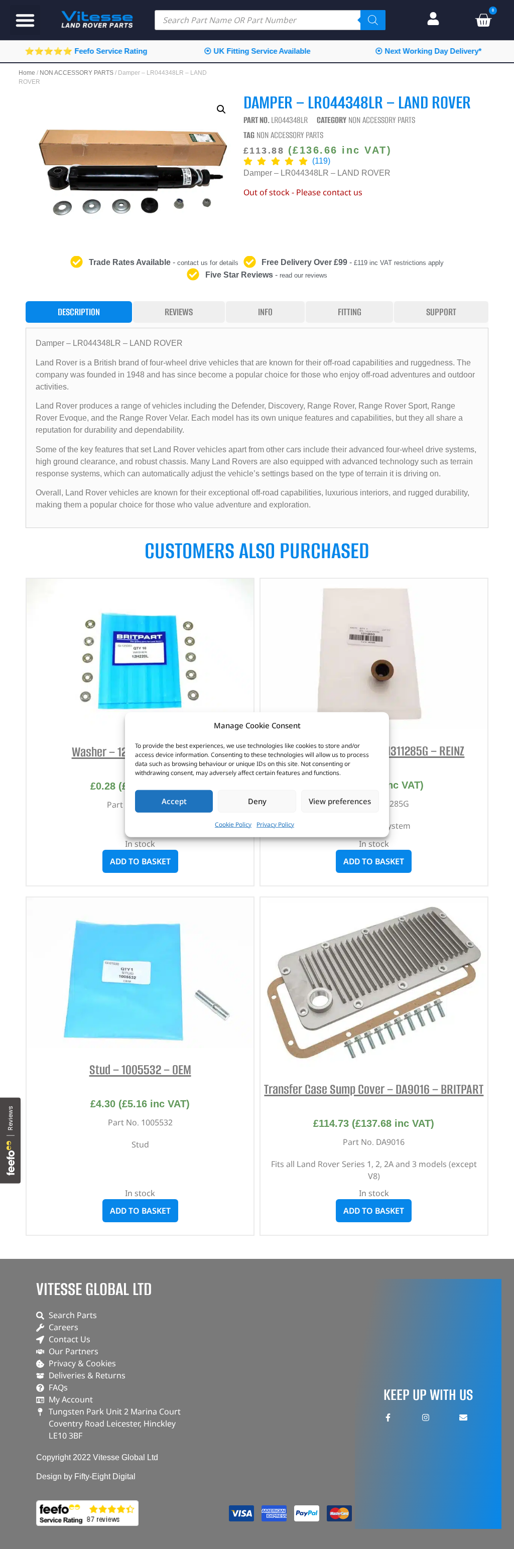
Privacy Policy (275, 824)
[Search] (373, 20)
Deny (257, 801)
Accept (174, 801)
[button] (25, 20)
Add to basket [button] (140, 861)
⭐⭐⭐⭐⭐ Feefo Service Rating (86, 51)
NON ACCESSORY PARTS (76, 72)
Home (27, 72)
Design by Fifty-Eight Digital (86, 1476)
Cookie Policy (233, 824)
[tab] (79, 312)
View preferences (340, 801)
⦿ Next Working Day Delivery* (428, 51)
